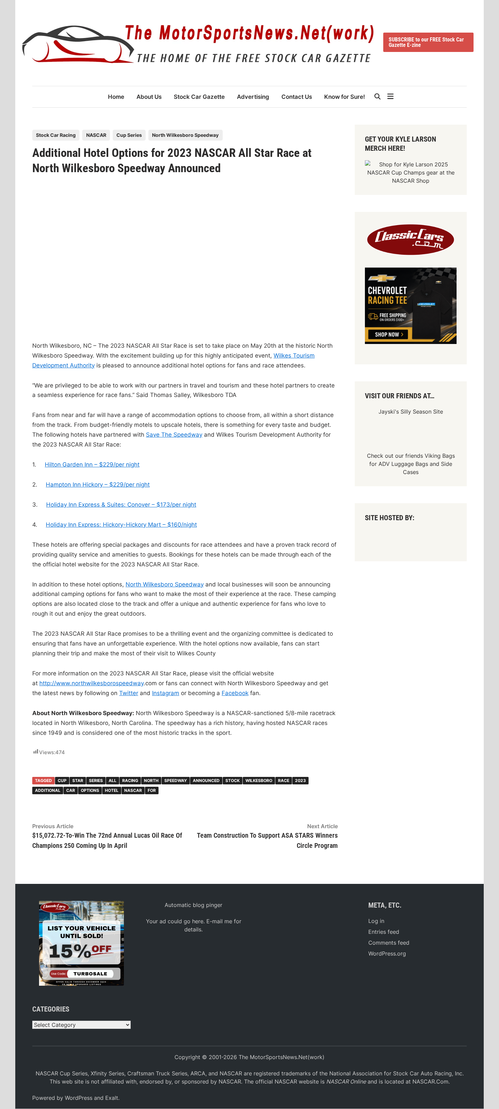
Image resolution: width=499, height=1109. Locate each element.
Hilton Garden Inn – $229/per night (92, 464)
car (70, 790)
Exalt (111, 1097)
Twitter (128, 693)
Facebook (235, 693)
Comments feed (388, 942)
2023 (300, 780)
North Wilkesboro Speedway (185, 135)
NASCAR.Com (430, 1081)
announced (206, 780)
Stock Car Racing (56, 135)
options (90, 790)
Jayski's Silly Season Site (410, 411)
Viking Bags (440, 455)
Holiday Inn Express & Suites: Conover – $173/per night (121, 504)
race (283, 780)
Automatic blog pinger (193, 905)
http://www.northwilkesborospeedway (91, 683)
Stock (232, 780)
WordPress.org (387, 953)
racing (130, 780)
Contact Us (296, 96)
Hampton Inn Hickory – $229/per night (98, 484)
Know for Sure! (344, 96)
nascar (133, 790)
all (112, 780)
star (77, 780)
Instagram (165, 693)
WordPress (78, 1097)
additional (47, 790)
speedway (175, 780)
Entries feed (383, 931)
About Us (149, 96)
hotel (111, 790)
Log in (376, 920)
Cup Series (129, 135)
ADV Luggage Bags (403, 463)
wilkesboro (258, 780)
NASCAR (96, 135)
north (151, 780)
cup (62, 780)
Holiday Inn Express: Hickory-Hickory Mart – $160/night (121, 524)
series (96, 780)
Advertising (253, 96)
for (152, 790)
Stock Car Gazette (199, 96)
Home (116, 96)
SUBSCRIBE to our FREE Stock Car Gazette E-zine (426, 42)
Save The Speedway (174, 434)
